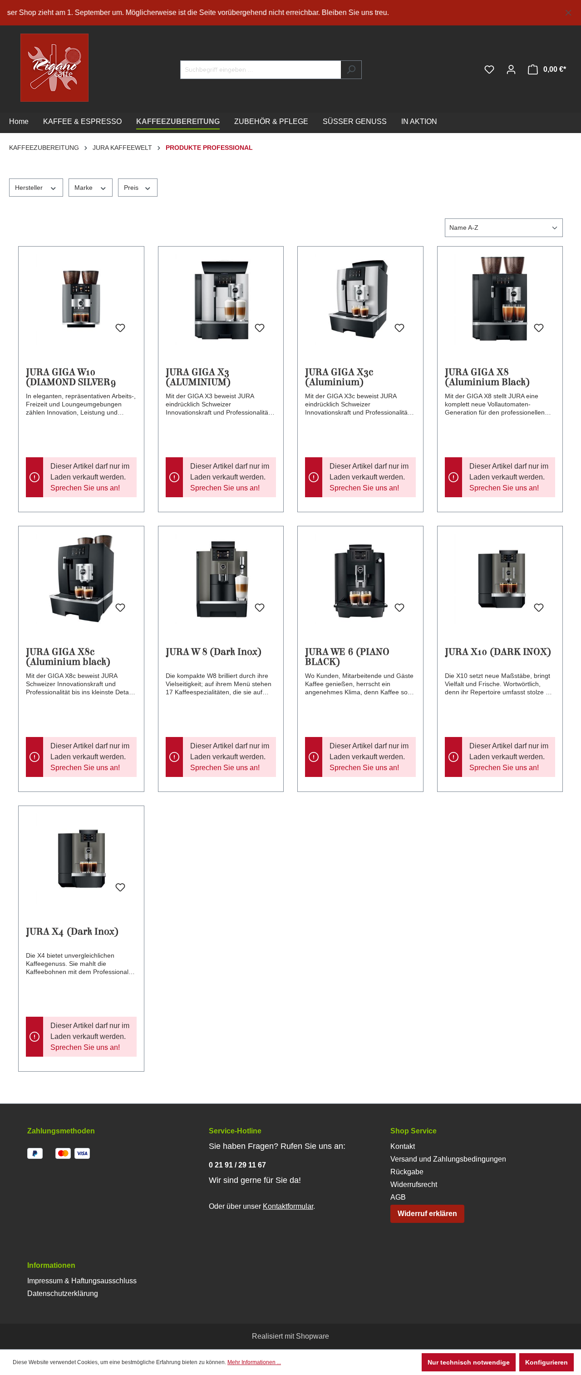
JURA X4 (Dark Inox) (72, 932)
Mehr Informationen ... (254, 1362)
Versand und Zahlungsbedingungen (448, 1159)
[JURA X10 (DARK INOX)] (500, 579)
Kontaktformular (288, 1206)
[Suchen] (351, 69)
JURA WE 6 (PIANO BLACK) (347, 657)
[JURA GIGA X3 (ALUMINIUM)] (221, 299)
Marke (84, 187)
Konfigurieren (546, 1362)
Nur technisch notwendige (469, 1362)
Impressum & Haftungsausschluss (82, 1281)
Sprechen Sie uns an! (85, 488)
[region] (290, 12)
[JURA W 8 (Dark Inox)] (221, 579)
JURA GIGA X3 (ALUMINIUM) (198, 377)
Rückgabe (406, 1172)
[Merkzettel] (489, 69)
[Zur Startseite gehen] (36, 68)
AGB (398, 1197)
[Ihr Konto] (511, 69)
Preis (132, 187)
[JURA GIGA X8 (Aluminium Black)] (500, 299)
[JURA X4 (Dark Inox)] (81, 858)
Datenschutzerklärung (62, 1293)
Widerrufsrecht (413, 1184)
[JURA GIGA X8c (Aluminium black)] (81, 579)
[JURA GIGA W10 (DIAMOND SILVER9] (81, 299)
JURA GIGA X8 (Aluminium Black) (487, 377)
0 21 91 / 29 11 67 (237, 1165)
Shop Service (413, 1131)
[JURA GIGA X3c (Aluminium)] (360, 299)
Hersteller (29, 187)
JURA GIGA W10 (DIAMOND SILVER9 (71, 377)
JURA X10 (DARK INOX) (498, 652)
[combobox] (260, 69)
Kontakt (402, 1146)
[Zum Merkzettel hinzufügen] (120, 328)
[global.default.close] (568, 11)
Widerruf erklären (427, 1213)
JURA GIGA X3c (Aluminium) (339, 377)
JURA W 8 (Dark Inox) (213, 652)
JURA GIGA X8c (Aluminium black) (68, 657)
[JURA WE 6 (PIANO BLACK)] (360, 579)
